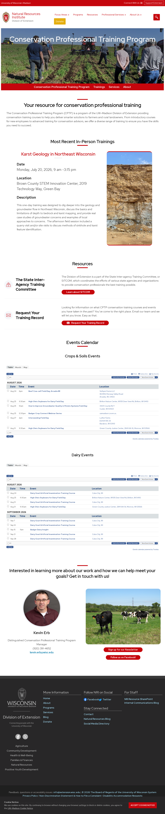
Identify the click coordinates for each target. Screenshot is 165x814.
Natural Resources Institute (26, 15)
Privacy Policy (30, 795)
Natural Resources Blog (97, 718)
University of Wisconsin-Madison (16, 3)
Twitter (107, 699)
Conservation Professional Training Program (61, 87)
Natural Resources (21, 764)
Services (114, 87)
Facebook (93, 699)
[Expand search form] (156, 17)
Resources (92, 14)
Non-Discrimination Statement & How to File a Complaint (70, 795)
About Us (134, 14)
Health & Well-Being (21, 755)
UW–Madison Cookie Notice (20, 808)
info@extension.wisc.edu (66, 792)
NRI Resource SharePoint (138, 699)
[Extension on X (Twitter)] (25, 738)
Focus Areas (61, 14)
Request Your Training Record (87, 322)
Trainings (99, 87)
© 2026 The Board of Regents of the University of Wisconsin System (119, 792)
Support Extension (154, 3)
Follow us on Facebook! (123, 657)
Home (46, 698)
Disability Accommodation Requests (122, 795)
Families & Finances (22, 760)
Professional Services (113, 14)
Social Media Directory (96, 723)
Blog (45, 717)
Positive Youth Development (21, 769)
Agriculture (21, 746)
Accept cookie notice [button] (143, 805)
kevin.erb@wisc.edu (42, 652)
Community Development (21, 750)
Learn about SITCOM (78, 292)
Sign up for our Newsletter (123, 649)
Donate (60, 21)
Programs (78, 14)
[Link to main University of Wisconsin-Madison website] (21, 706)
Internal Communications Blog (141, 702)
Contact (88, 714)
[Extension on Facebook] (18, 738)
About (127, 87)
